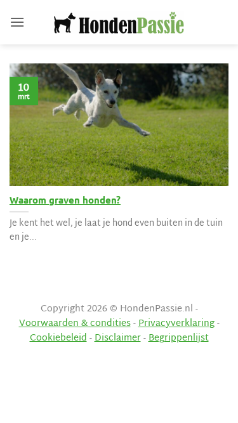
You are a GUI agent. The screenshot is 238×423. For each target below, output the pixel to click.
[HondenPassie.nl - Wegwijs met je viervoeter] (119, 22)
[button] (17, 21)
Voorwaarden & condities (75, 323)
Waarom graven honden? (65, 200)
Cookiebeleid (58, 338)
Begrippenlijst (179, 338)
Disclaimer (118, 338)
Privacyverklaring (176, 323)
